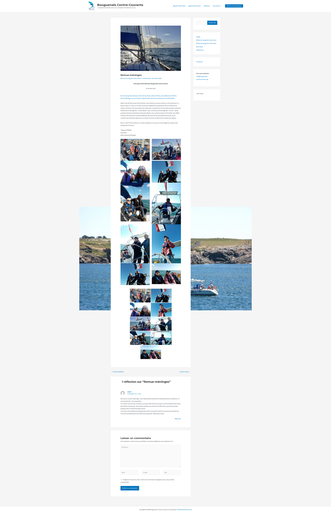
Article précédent (117, 372)
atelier (198, 37)
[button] (221, 6)
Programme (200, 50)
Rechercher (212, 23)
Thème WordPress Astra (184, 510)
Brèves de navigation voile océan (131, 78)
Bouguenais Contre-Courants (120, 5)
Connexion (199, 62)
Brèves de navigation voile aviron (206, 40)
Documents (216, 6)
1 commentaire (146, 78)
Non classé (199, 47)
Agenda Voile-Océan (179, 6)
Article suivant (185, 372)
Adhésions (207, 6)
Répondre (178, 419)
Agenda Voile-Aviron (194, 6)
